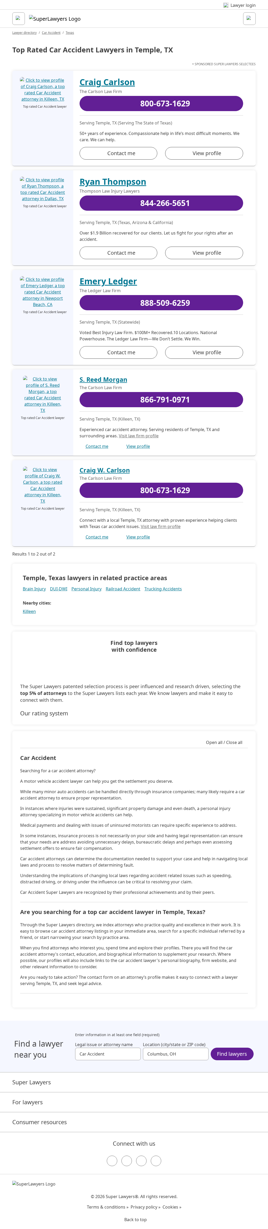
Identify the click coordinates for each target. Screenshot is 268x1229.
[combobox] (108, 1054)
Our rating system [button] (44, 713)
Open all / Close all (224, 742)
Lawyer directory (24, 32)
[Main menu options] (18, 18)
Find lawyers (232, 1053)
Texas (70, 32)
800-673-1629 (165, 103)
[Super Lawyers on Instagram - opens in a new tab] (126, 1161)
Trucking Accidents (163, 589)
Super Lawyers (31, 1082)
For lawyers (27, 1102)
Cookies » (172, 1207)
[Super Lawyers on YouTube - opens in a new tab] (141, 1161)
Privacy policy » (145, 1207)
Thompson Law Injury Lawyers (110, 191)
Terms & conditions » (108, 1207)
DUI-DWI (58, 589)
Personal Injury (86, 589)
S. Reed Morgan (103, 379)
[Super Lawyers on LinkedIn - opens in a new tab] (156, 1161)
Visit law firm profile (139, 436)
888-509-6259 (165, 302)
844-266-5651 (165, 203)
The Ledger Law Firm (100, 290)
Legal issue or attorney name (104, 1044)
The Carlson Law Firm (101, 91)
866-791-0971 (165, 399)
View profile (207, 153)
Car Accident (51, 32)
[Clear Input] (134, 1054)
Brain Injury (34, 589)
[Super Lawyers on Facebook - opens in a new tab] (112, 1161)
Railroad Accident (123, 589)
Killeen (29, 611)
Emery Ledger (108, 281)
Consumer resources (39, 1122)
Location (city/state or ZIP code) (174, 1044)
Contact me (121, 153)
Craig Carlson (107, 82)
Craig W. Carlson (105, 470)
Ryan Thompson (113, 181)
